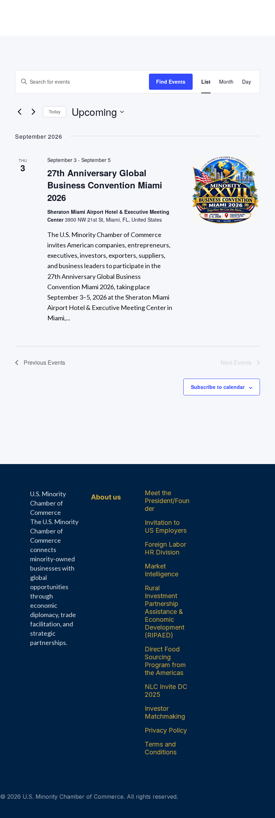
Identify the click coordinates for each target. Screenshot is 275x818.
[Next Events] (33, 112)
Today (55, 111)
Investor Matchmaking (165, 712)
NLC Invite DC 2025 (166, 690)
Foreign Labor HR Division (165, 548)
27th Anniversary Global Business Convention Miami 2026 (104, 185)
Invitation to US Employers (166, 526)
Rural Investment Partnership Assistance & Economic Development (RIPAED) (164, 611)
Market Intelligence (161, 570)
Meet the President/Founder (167, 500)
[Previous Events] (19, 112)
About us (106, 497)
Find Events (170, 81)
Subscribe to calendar (218, 386)
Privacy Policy (166, 730)
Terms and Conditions (161, 748)
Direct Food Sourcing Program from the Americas (165, 660)
